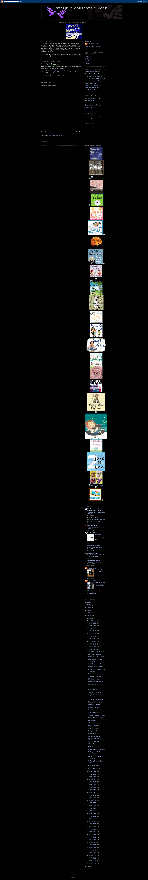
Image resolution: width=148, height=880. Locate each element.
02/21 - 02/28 (93, 845)
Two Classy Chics (92, 553)
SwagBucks (88, 61)
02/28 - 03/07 (93, 842)
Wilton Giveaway (93, 744)
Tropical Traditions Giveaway (96, 715)
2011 (88, 615)
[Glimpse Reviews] (96, 159)
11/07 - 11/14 (93, 633)
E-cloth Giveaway (93, 733)
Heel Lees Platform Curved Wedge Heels (100, 571)
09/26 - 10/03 (93, 649)
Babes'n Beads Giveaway (95, 718)
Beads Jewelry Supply (96, 116)
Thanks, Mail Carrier (93, 533)
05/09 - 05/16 (93, 816)
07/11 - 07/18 (93, 798)
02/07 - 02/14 (93, 850)
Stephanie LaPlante (93, 43)
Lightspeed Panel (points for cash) (95, 78)
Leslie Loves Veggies (93, 560)
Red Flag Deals (89, 100)
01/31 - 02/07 (93, 853)
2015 (88, 605)
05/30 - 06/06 (93, 808)
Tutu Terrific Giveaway (94, 692)
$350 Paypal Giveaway (95, 654)
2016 (88, 602)
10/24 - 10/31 (93, 639)
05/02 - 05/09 (93, 818)
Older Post (79, 132)
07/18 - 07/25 (93, 795)
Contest (101, 118)
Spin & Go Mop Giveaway (95, 699)
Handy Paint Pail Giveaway (96, 731)
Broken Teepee (91, 593)
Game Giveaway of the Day (93, 98)
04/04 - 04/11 (93, 829)
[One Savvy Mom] (96, 281)
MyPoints (88, 58)
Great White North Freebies (93, 105)
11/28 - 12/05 (93, 628)
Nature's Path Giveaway (95, 702)
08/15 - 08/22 (93, 784)
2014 (88, 607)
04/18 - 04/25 (93, 824)
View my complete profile (94, 46)
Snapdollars (88, 56)
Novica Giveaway (93, 689)
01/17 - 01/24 (93, 858)
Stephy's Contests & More (81, 8)
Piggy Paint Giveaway (94, 768)
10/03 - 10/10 (93, 646)
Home (61, 132)
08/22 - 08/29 (93, 782)
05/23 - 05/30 (93, 811)
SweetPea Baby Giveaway (96, 651)
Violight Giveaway (93, 741)
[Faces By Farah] (96, 352)
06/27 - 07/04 (93, 803)
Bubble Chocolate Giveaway (96, 749)
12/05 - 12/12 (93, 625)
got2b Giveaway (93, 725)
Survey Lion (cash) (90, 83)
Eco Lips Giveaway (94, 746)
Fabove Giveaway (93, 765)
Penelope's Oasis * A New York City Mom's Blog (95, 509)
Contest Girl (88, 107)
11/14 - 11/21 (93, 631)
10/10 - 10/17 (93, 644)
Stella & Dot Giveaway (94, 676)
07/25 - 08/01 (93, 792)
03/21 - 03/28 (93, 834)
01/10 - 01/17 (93, 860)
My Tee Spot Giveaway (95, 739)
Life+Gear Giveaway (94, 679)
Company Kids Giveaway (95, 666)
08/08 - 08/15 (93, 787)
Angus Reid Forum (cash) (92, 71)
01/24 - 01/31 (93, 855)
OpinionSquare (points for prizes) (94, 81)
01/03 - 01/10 (93, 863)
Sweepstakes (92, 118)
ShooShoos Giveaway (94, 712)
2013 (88, 610)
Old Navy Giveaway (94, 736)
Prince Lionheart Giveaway (96, 681)
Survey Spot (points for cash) (93, 85)
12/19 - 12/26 (93, 623)
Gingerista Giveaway (94, 704)
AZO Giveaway (92, 684)
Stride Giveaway (93, 728)
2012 (88, 613)
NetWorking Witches (93, 545)
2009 (88, 866)
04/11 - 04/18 (93, 826)
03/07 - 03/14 (93, 839)
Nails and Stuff (91, 581)
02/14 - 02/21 (93, 847)
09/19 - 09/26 (93, 771)
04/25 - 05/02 (93, 821)
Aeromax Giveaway (94, 687)
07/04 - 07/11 (93, 800)
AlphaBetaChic (91, 568)
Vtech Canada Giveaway (95, 710)
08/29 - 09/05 (93, 779)
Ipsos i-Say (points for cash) (93, 76)
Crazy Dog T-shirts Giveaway (96, 657)
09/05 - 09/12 (93, 777)
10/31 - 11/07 (93, 636)
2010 (88, 618)
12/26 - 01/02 (93, 620)
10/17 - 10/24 (93, 641)
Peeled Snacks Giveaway (95, 674)
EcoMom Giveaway (94, 707)
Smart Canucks (89, 103)
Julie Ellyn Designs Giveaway (97, 664)
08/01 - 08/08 (93, 790)
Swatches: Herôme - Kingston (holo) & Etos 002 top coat (100, 584)
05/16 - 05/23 (93, 813)
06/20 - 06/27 (93, 805)
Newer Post (44, 132)
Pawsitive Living (92, 525)
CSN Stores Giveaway (94, 723)
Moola (87, 63)
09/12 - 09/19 (93, 774)
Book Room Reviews (93, 518)
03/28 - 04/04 (93, 832)
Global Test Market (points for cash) (95, 74)
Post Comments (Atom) (56, 135)
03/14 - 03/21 (93, 837)
